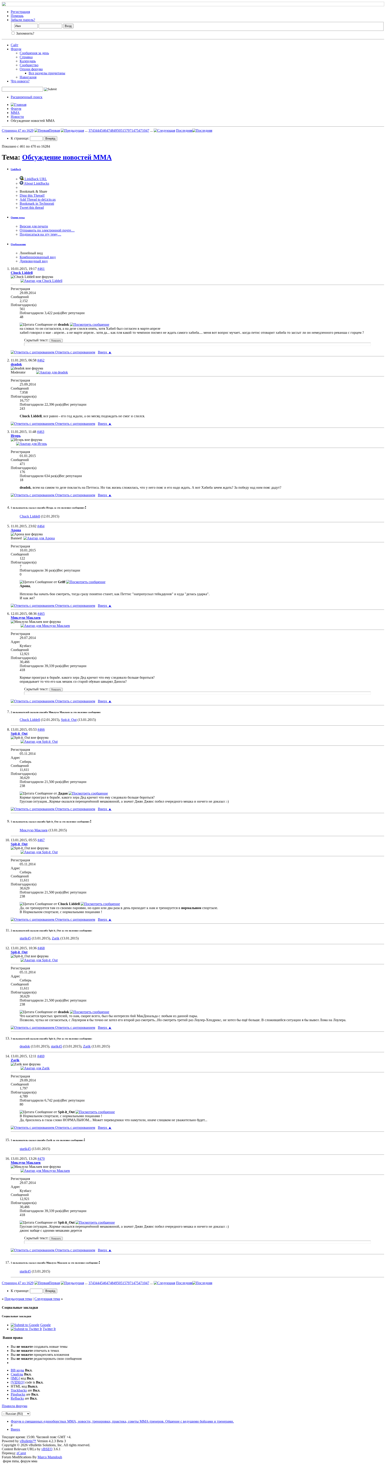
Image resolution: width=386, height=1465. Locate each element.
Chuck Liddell (30, 516)
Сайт (14, 45)
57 (126, 130)
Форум (16, 49)
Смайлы (17, 1374)
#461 (41, 269)
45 (101, 130)
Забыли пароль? (23, 20)
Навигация (28, 77)
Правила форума (14, 1406)
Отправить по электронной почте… (47, 230)
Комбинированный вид (38, 257)
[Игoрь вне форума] (31, 444)
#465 (41, 614)
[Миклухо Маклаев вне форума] (45, 626)
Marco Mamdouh (50, 1457)
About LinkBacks (36, 183)
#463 (40, 432)
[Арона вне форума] (39, 538)
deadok (25, 1046)
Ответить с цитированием (74, 352)
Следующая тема (47, 1299)
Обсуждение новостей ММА (67, 157)
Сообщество (29, 65)
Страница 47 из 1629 (18, 130)
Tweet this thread (32, 207)
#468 (41, 948)
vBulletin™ (28, 1441)
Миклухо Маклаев (34, 830)
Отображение (18, 244)
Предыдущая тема (18, 1299)
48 (111, 130)
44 (97, 130)
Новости (17, 117)
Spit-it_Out (69, 720)
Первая (54, 130)
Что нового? (20, 81)
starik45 (25, 938)
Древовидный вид (34, 261)
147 (134, 130)
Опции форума (31, 69)
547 (139, 130)
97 (129, 130)
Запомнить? (24, 33)
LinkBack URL (35, 179)
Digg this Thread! (32, 195)
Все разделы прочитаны (47, 73)
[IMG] (15, 1378)
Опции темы (18, 217)
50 (119, 130)
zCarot (21, 1453)
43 (94, 130)
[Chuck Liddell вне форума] (41, 281)
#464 (40, 526)
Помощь (17, 16)
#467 (41, 840)
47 (108, 130)
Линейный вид (31, 253)
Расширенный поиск (26, 97)
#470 (41, 1158)
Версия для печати (34, 226)
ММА (15, 113)
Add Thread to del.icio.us (38, 199)
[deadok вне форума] (52, 372)
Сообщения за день (34, 53)
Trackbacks (19, 1390)
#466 (41, 729)
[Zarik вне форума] (35, 1068)
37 (90, 130)
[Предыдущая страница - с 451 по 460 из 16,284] (72, 130)
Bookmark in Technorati (37, 203)
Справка (26, 57)
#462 (40, 360)
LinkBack (16, 169)
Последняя (184, 130)
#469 (40, 1056)
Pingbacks (18, 1394)
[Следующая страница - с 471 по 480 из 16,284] (164, 130)
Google (45, 1325)
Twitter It (49, 1329)
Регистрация (20, 12)
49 (115, 130)
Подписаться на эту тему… (40, 234)
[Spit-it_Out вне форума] (39, 741)
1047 (145, 130)
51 (122, 130)
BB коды (17, 1370)
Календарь (28, 61)
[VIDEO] (17, 1382)
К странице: (20, 138)
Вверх (105, 352)
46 (104, 130)
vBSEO (46, 1449)
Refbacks (17, 1398)
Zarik (55, 938)
